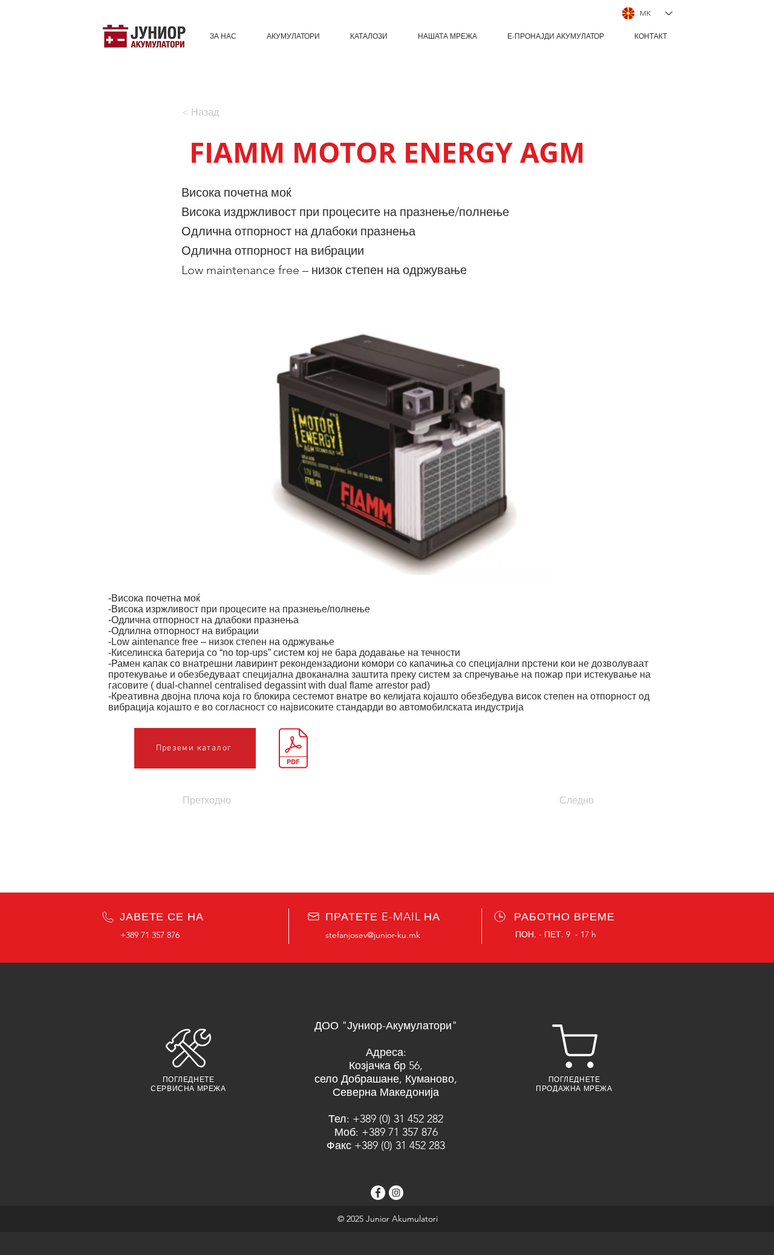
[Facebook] (378, 1192)
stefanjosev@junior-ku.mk (372, 934)
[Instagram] (396, 1192)
